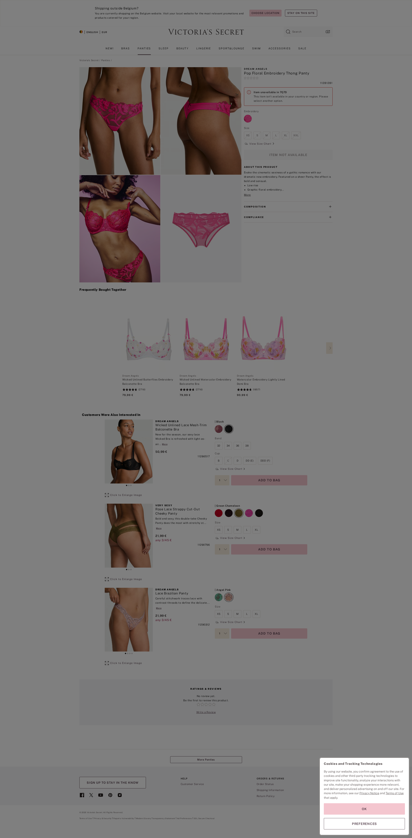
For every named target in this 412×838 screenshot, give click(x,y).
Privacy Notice (369, 793)
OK (364, 809)
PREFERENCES (364, 824)
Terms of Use (395, 793)
